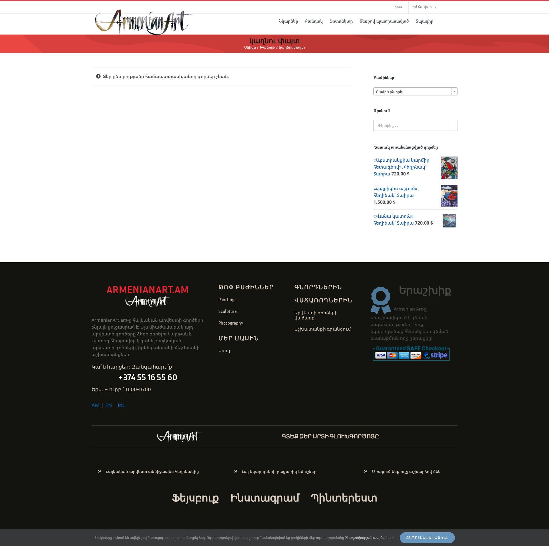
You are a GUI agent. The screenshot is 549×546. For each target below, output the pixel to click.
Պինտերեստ (344, 497)
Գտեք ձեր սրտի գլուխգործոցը (330, 436)
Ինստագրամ (264, 497)
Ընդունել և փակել (427, 538)
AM (96, 405)
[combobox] (415, 91)
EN (108, 405)
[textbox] (415, 92)
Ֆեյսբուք (195, 497)
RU (121, 405)
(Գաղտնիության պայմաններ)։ (370, 537)
